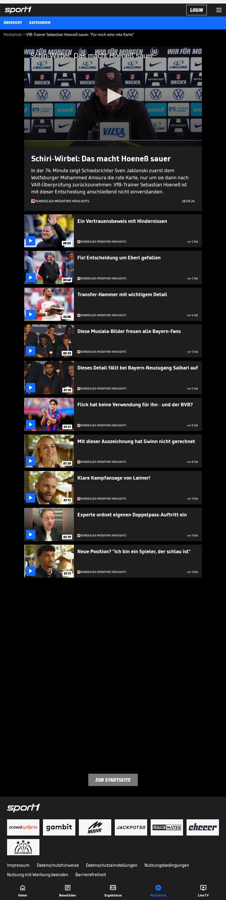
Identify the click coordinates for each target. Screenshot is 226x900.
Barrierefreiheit (90, 874)
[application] (113, 96)
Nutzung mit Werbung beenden (37, 874)
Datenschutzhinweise (58, 865)
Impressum (18, 865)
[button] (113, 95)
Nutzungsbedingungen (166, 865)
